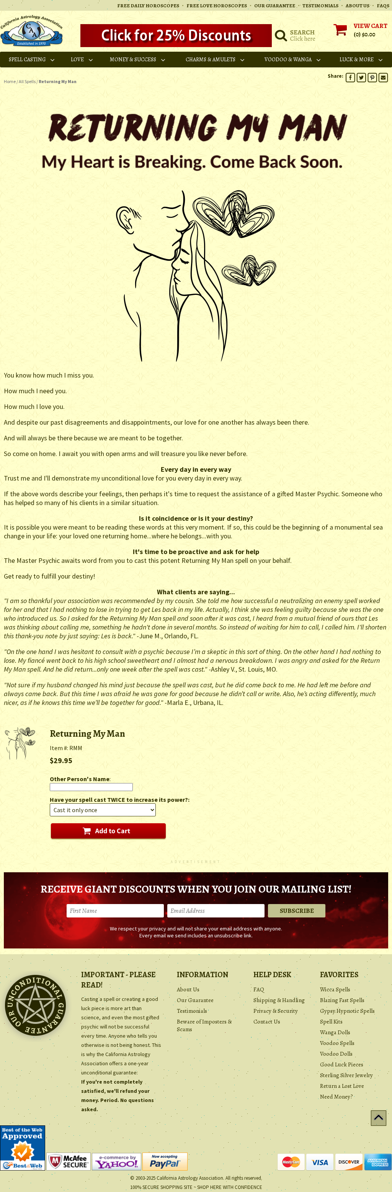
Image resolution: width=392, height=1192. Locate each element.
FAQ (258, 989)
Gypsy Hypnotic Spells (347, 1011)
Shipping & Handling (279, 1000)
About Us (188, 989)
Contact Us (266, 1021)
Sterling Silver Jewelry (346, 1075)
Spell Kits (331, 1021)
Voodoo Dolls (336, 1054)
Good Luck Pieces (341, 1064)
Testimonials (192, 1011)
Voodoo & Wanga (288, 59)
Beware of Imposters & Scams (204, 1025)
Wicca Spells (335, 989)
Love (77, 59)
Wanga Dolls (335, 1032)
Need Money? (336, 1096)
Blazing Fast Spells (342, 1000)
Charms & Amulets (210, 59)
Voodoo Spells (337, 1043)
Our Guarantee (195, 1000)
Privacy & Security (275, 1011)
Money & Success (133, 59)
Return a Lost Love (342, 1086)
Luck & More (357, 59)
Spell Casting (27, 59)
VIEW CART (370, 25)
